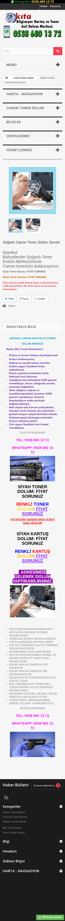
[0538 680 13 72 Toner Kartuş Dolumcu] (32, 25)
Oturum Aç (55, 6)
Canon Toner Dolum (14, 812)
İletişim (44, 6)
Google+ (41, 298)
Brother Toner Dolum (14, 821)
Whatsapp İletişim (52, 917)
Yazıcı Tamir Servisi (14, 832)
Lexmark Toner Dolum (15, 817)
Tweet (10, 298)
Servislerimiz (18, 136)
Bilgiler (13, 122)
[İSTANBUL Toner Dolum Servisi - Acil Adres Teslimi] (15, 225)
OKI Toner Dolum (12, 828)
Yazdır (11, 306)
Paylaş (25, 298)
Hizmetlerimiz (19, 150)
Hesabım (10, 851)
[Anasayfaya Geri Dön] (6, 78)
